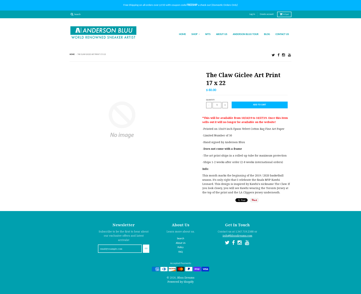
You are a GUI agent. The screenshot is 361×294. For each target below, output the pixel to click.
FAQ (180, 252)
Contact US (282, 34)
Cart (286, 14)
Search (180, 238)
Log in (252, 14)
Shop (194, 34)
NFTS (208, 34)
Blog (267, 34)
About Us (221, 34)
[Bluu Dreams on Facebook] (278, 55)
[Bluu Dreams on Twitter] (273, 55)
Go (146, 249)
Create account (267, 14)
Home (182, 34)
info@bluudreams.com (237, 235)
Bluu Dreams (185, 277)
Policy (180, 247)
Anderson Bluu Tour (246, 34)
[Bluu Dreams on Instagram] (283, 55)
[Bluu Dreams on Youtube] (289, 55)
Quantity (210, 100)
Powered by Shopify (181, 281)
